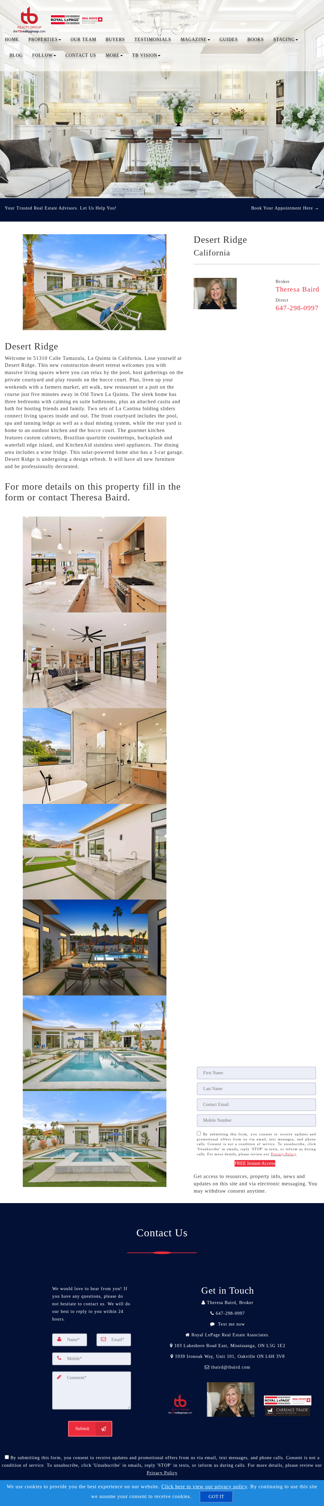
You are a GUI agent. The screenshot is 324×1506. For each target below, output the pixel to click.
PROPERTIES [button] (43, 39)
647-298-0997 (297, 308)
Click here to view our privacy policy (204, 1486)
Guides (229, 39)
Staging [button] (284, 39)
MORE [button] (113, 55)
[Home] (59, 13)
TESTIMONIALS (152, 39)
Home (12, 39)
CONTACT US (80, 55)
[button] (254, 1163)
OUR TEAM (83, 39)
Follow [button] (42, 55)
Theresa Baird (297, 289)
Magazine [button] (194, 39)
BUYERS (115, 39)
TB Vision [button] (144, 55)
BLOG (16, 55)
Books (255, 39)
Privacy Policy (283, 1154)
